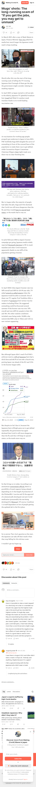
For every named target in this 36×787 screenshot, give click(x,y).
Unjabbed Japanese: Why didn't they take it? (12, 714)
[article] (18, 702)
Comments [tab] (6, 583)
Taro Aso (22, 40)
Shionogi (14, 502)
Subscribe (25, 3)
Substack (8, 783)
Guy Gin (8, 26)
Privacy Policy (24, 774)
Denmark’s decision (15, 245)
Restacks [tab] (14, 583)
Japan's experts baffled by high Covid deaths (12, 698)
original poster (10, 651)
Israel (7, 98)
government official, (17, 486)
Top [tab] (4, 691)
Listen (32, 27)
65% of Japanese (20, 357)
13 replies (11, 644)
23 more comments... (8, 682)
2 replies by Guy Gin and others (17, 673)
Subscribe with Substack (19, 766)
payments (13, 301)
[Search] (32, 692)
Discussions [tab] (16, 691)
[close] (30, 731)
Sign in (32, 3)
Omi (17, 152)
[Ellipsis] (33, 600)
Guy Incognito (10, 601)
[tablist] (10, 583)
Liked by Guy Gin (12, 652)
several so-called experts (14, 293)
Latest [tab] (9, 691)
